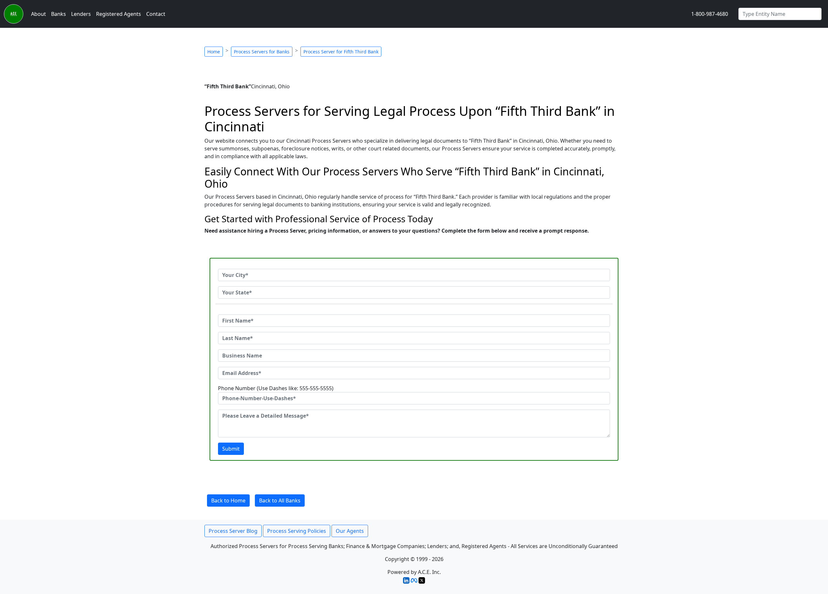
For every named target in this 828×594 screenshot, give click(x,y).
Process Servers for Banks (261, 52)
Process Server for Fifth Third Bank (340, 52)
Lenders (81, 13)
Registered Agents (118, 13)
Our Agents (350, 530)
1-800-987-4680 (709, 13)
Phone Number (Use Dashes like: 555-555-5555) (275, 388)
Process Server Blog (233, 530)
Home (213, 52)
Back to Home (228, 500)
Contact (155, 13)
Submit (231, 448)
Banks (58, 13)
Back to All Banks (279, 500)
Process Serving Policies (296, 530)
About (38, 13)
